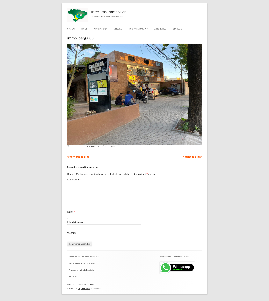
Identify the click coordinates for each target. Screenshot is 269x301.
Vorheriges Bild (79, 156)
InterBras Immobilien (109, 11)
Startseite (177, 29)
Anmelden (97, 289)
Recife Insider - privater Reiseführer (84, 256)
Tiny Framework (84, 289)
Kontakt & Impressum (138, 29)
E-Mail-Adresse (76, 222)
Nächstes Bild (191, 156)
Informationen (100, 29)
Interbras (73, 276)
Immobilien (118, 29)
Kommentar (74, 179)
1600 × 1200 (110, 146)
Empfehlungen (160, 29)
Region (84, 29)
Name (71, 211)
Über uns (71, 29)
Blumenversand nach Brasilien (82, 263)
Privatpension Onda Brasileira (81, 270)
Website (71, 232)
